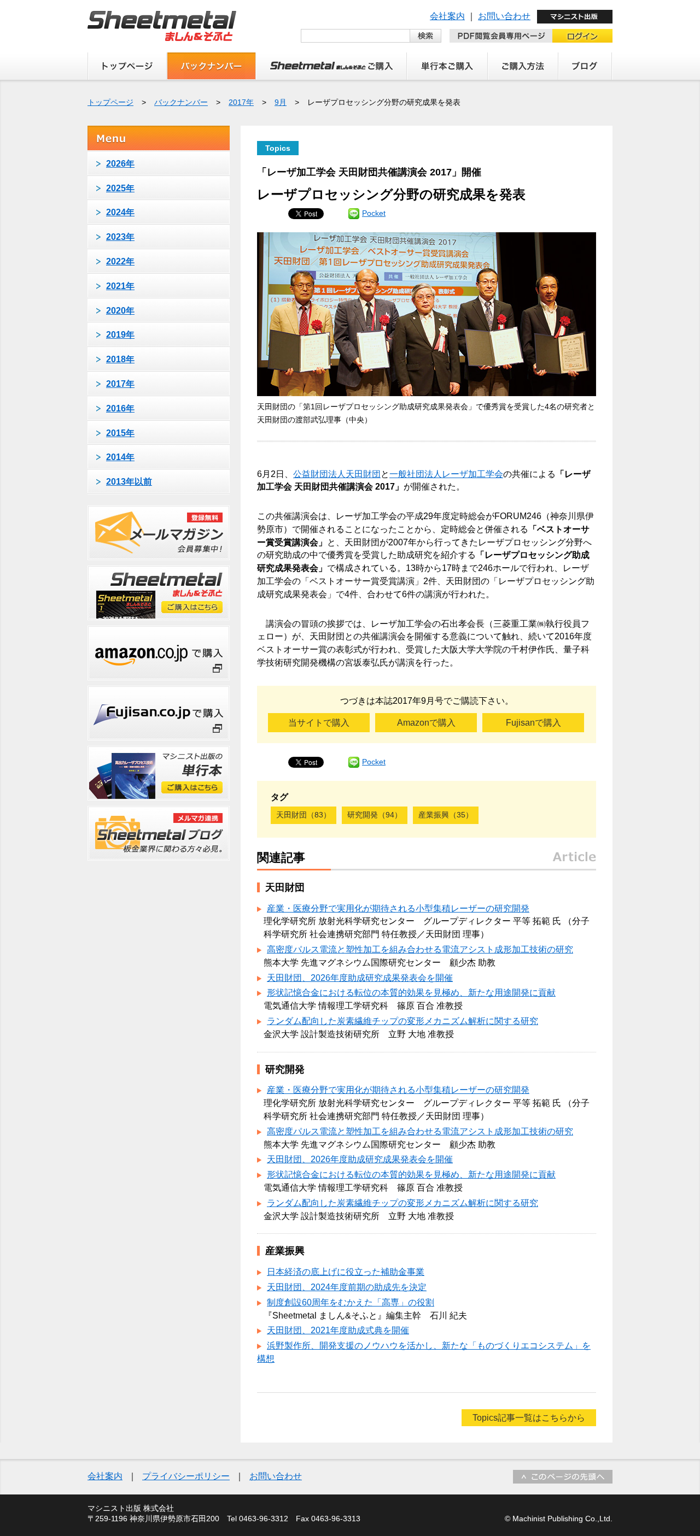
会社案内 (447, 16)
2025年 (120, 188)
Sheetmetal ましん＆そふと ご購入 (331, 66)
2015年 (120, 433)
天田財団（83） (303, 814)
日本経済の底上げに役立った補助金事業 (345, 1271)
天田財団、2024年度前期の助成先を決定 (347, 1287)
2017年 (241, 102)
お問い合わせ (504, 16)
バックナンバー (211, 66)
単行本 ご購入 (447, 66)
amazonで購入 (159, 653)
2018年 (120, 359)
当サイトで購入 (318, 722)
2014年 (120, 457)
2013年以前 (129, 481)
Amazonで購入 (426, 722)
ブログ (585, 66)
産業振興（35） (445, 814)
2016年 (120, 408)
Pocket (374, 213)
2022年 (120, 261)
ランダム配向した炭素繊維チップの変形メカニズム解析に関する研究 (402, 1021)
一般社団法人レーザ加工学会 (446, 474)
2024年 (120, 212)
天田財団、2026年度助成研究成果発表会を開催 (360, 977)
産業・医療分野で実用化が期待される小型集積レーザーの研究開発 (398, 908)
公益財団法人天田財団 (337, 474)
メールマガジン (159, 532)
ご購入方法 (523, 66)
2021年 (120, 286)
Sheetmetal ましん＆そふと (162, 26)
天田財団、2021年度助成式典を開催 (338, 1330)
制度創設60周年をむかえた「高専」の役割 (350, 1302)
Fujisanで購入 (533, 722)
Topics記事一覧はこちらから (528, 1417)
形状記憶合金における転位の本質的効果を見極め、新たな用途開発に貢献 (411, 992)
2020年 (120, 310)
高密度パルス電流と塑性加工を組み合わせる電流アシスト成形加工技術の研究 (420, 949)
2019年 (120, 334)
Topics (277, 148)
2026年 (120, 163)
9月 (281, 102)
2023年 (120, 237)
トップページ (127, 66)
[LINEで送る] (353, 213)
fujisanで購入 (159, 713)
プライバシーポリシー (186, 1476)
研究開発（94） (374, 814)
